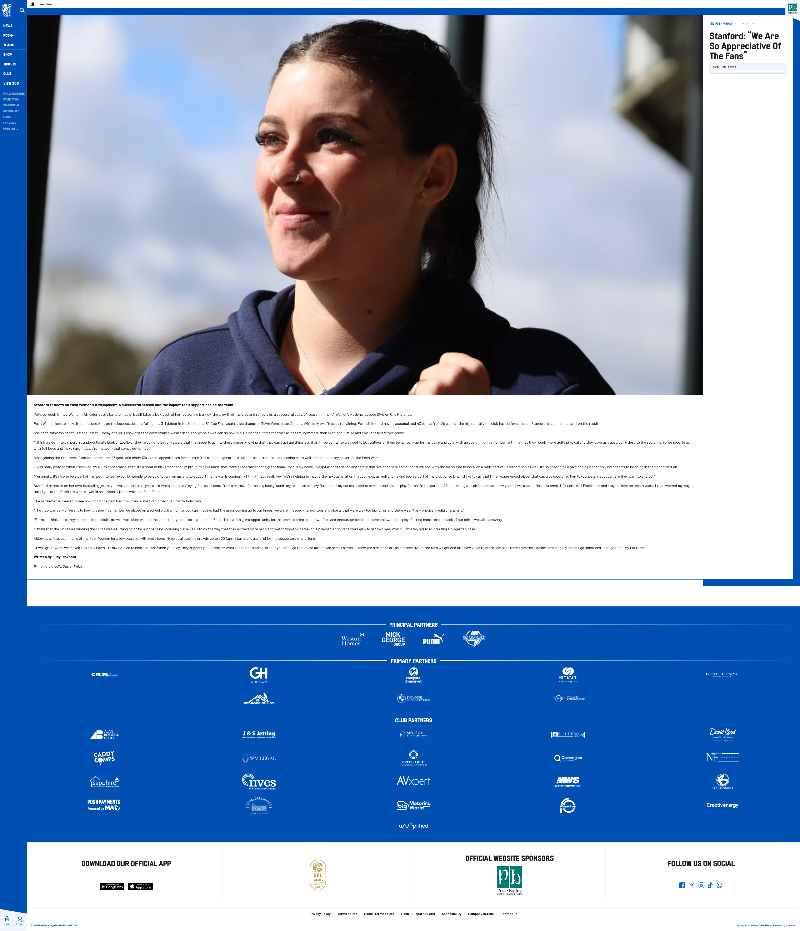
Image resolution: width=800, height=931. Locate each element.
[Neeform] (723, 758)
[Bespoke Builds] (259, 698)
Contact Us (509, 914)
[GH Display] (259, 675)
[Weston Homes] (353, 639)
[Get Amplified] (413, 826)
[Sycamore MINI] (568, 698)
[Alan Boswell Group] (104, 734)
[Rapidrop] (568, 805)
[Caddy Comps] (104, 758)
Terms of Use (347, 914)
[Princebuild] (104, 675)
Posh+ (8, 35)
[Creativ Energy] (723, 805)
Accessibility (451, 914)
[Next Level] (723, 675)
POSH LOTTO (10, 128)
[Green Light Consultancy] (413, 758)
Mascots (9, 117)
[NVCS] (259, 781)
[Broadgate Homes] (259, 805)
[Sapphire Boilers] (104, 782)
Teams (8, 44)
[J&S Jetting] (259, 734)
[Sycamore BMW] (413, 698)
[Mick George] (393, 639)
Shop (7, 54)
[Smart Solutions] (568, 675)
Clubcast (791, 925)
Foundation (11, 99)
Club (7, 73)
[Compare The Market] (413, 675)
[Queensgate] (568, 758)
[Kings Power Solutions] (474, 639)
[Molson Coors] (413, 734)
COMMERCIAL (11, 105)
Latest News (45, 4)
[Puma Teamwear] (434, 639)
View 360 (11, 83)
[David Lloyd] (723, 734)
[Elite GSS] (568, 734)
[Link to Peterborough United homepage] (8, 10)
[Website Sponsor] (792, 8)
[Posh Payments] (104, 805)
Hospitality (11, 111)
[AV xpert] (413, 781)
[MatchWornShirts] (568, 781)
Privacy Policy (320, 914)
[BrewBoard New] (723, 781)
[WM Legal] (259, 758)
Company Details (481, 914)
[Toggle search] (22, 10)
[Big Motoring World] (413, 805)
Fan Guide (9, 122)
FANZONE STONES (14, 93)
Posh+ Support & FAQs (418, 914)
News (7, 25)
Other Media (765, 925)
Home (32, 4)
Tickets (9, 63)
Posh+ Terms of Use (379, 914)
